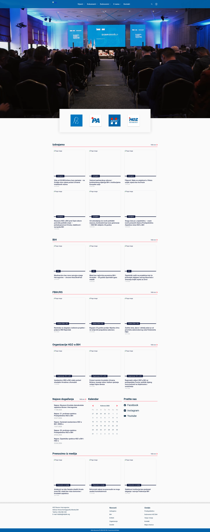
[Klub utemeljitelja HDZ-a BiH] (133, 120)
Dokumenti (91, 4)
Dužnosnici (104, 4)
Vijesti (80, 4)
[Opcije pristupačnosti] (156, 4)
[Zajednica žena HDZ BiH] (76, 120)
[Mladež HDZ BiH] (114, 120)
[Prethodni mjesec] (93, 406)
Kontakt (127, 4)
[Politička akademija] (95, 120)
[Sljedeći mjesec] (117, 406)
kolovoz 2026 (105, 406)
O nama (116, 4)
